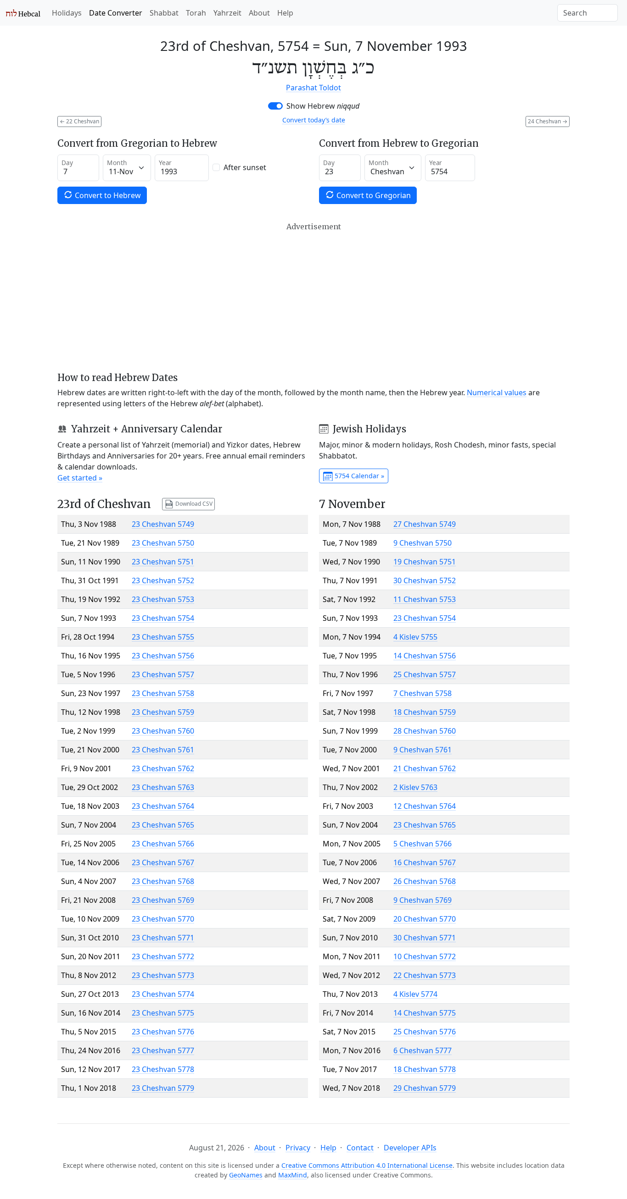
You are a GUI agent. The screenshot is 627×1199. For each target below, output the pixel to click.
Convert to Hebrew (107, 195)
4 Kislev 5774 (415, 994)
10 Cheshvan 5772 (424, 956)
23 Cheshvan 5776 (163, 1032)
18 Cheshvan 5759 (424, 712)
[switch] (275, 106)
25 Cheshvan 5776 (424, 1032)
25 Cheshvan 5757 (424, 674)
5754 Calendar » (358, 475)
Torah (196, 13)
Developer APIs (410, 1148)
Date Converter (115, 13)
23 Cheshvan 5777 (163, 1050)
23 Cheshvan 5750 (163, 543)
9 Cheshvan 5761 (422, 750)
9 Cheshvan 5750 (422, 543)
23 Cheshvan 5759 (163, 712)
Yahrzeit (227, 13)
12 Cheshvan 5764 (424, 806)
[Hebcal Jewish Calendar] (23, 13)
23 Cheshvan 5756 (163, 656)
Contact (360, 1148)
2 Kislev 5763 (415, 787)
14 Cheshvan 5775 (424, 1013)
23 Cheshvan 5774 (163, 994)
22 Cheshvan (79, 121)
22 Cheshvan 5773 (424, 975)
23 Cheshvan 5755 (163, 637)
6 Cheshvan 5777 (422, 1050)
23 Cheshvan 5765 (163, 825)
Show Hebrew (322, 106)
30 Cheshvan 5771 (424, 938)
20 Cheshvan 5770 (424, 919)
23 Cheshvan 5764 (163, 806)
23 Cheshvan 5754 (163, 618)
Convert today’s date (313, 120)
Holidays (67, 13)
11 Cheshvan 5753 (424, 599)
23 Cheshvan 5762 (163, 768)
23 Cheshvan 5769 (163, 900)
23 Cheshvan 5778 (163, 1069)
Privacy (298, 1148)
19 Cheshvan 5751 (424, 562)
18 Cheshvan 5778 (424, 1069)
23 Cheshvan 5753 (163, 599)
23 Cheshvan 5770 (163, 919)
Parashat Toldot (313, 88)
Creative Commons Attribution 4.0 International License (367, 1165)
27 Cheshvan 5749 (424, 524)
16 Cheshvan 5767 (424, 862)
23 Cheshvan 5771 (163, 938)
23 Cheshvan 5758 (163, 693)
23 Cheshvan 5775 (163, 1013)
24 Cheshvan (547, 121)
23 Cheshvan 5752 (163, 580)
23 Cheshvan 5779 (163, 1088)
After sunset (245, 167)
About (259, 13)
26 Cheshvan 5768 (424, 881)
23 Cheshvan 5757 (163, 674)
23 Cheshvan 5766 (163, 844)
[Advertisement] (313, 297)
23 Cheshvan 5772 (163, 956)
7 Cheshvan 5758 (422, 693)
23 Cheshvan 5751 (163, 562)
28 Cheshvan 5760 (424, 731)
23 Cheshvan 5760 (163, 731)
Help (285, 13)
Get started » (79, 478)
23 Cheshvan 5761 (163, 750)
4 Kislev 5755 (415, 637)
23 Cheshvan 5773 (163, 975)
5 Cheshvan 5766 (422, 844)
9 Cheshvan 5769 (422, 900)
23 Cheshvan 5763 (163, 787)
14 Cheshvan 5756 (424, 656)
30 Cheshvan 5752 (424, 580)
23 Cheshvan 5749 (163, 524)
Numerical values (496, 392)
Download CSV (193, 504)
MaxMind (292, 1175)
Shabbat (164, 13)
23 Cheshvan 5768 (163, 881)
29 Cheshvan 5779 (424, 1088)
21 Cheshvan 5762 (424, 768)
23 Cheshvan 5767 (163, 862)
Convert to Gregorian (373, 195)
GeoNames (246, 1175)
